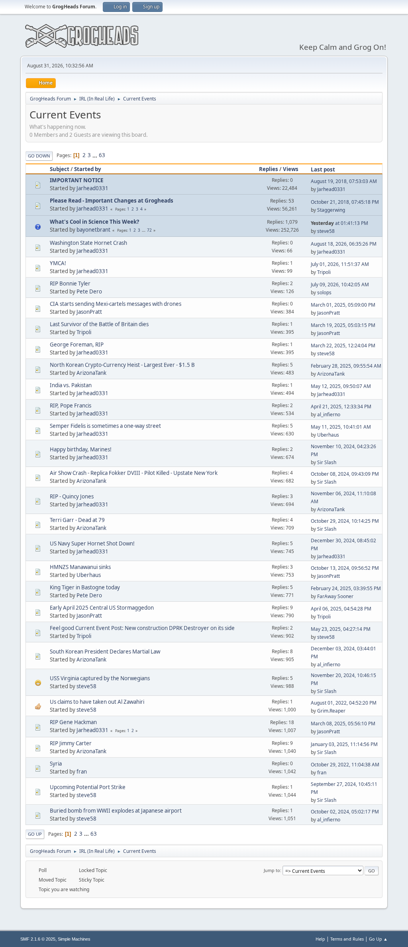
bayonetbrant (93, 229)
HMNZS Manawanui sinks (80, 567)
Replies (268, 169)
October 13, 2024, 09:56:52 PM (345, 568)
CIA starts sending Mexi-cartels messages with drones (115, 303)
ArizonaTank (91, 372)
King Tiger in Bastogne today (85, 587)
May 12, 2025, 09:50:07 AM (341, 386)
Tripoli (324, 272)
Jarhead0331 (92, 188)
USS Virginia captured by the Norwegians (100, 678)
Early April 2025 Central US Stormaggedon (102, 607)
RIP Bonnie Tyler (70, 283)
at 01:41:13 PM (339, 223)
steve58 (326, 231)
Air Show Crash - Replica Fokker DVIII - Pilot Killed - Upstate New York (134, 472)
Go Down (39, 156)
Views (290, 169)
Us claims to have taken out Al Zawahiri (97, 701)
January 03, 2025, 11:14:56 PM (344, 744)
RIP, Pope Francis (70, 405)
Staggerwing (331, 210)
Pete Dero (89, 291)
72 (149, 230)
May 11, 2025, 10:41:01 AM (341, 426)
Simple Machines (74, 939)
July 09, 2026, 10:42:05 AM (340, 284)
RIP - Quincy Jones (72, 496)
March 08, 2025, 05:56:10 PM (343, 723)
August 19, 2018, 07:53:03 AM (344, 181)
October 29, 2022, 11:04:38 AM (345, 764)
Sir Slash (326, 462)
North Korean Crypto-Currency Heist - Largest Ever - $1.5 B (122, 364)
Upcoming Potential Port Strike (88, 787)
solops (324, 292)
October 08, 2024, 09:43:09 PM (345, 474)
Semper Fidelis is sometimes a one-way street (105, 425)
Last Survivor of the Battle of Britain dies (99, 324)
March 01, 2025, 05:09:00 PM (343, 304)
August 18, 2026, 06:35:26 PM (344, 243)
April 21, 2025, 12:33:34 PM (341, 406)
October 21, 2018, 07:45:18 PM (345, 202)
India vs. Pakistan (71, 385)
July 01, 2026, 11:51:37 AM (340, 264)
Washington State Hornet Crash (88, 242)
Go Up (35, 834)
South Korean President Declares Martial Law (105, 651)
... (95, 155)
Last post (323, 169)
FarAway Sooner (335, 596)
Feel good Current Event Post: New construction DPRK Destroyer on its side (142, 628)
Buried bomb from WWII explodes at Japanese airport (116, 810)
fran (81, 771)
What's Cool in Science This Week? (94, 221)
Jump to (272, 870)
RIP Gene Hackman (73, 722)
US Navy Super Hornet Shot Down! (92, 543)
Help (320, 939)
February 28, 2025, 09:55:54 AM (346, 365)
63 (102, 155)
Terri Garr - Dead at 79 (77, 520)
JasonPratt (89, 311)
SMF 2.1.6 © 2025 (37, 939)
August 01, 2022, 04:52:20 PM (344, 702)
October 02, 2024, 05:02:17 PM (345, 811)
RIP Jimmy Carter (71, 743)
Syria (56, 763)
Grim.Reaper (331, 710)
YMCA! (58, 263)
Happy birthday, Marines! (81, 449)
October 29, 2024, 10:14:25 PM (345, 521)
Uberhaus (328, 434)
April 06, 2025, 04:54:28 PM (341, 608)
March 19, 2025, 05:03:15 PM (343, 325)
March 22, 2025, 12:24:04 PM (343, 345)
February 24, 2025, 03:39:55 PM (346, 588)
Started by (87, 169)
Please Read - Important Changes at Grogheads (111, 200)
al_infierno (328, 414)
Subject (59, 169)
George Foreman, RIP (77, 344)
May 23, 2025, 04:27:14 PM (341, 629)
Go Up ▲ (378, 939)
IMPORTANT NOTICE (76, 180)
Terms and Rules (347, 939)
